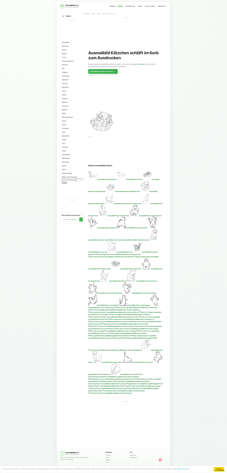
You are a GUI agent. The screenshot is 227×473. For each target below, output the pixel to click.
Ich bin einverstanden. (219, 469)
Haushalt (64, 83)
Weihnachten (66, 158)
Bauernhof (65, 46)
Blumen (64, 53)
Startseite (112, 6)
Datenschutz (162, 6)
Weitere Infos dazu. (183, 469)
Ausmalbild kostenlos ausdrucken (103, 71)
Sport (63, 132)
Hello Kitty (65, 87)
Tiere (63, 143)
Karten (140, 6)
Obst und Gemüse (67, 117)
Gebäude (65, 72)
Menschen (65, 106)
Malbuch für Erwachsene (69, 177)
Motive (120, 6)
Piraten (64, 124)
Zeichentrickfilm (67, 173)
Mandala (64, 102)
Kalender (108, 459)
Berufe (64, 50)
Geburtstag (65, 76)
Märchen (64, 109)
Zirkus (64, 169)
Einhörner (65, 65)
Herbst (64, 91)
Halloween (65, 79)
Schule (64, 139)
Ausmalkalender (130, 6)
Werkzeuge (65, 162)
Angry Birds (65, 42)
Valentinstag (66, 154)
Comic (64, 57)
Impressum (133, 455)
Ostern (64, 121)
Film (63, 68)
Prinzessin (65, 128)
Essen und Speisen (68, 61)
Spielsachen (66, 136)
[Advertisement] (72, 26)
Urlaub (64, 151)
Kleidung (65, 98)
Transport (65, 147)
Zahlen (64, 165)
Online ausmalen (150, 6)
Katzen (64, 94)
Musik (64, 113)
